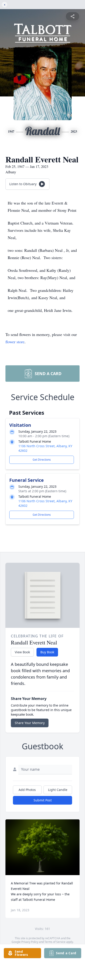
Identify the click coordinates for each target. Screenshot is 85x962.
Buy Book (47, 652)
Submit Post (43, 800)
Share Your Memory (30, 723)
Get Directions (42, 460)
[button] (42, 847)
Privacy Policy (29, 942)
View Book (22, 652)
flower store (14, 341)
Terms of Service (55, 942)
